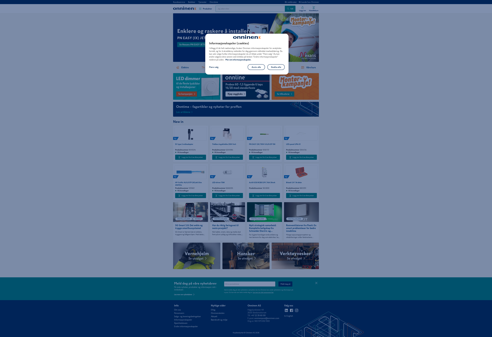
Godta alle (276, 67)
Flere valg (214, 67)
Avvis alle (256, 67)
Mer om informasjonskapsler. (238, 60)
